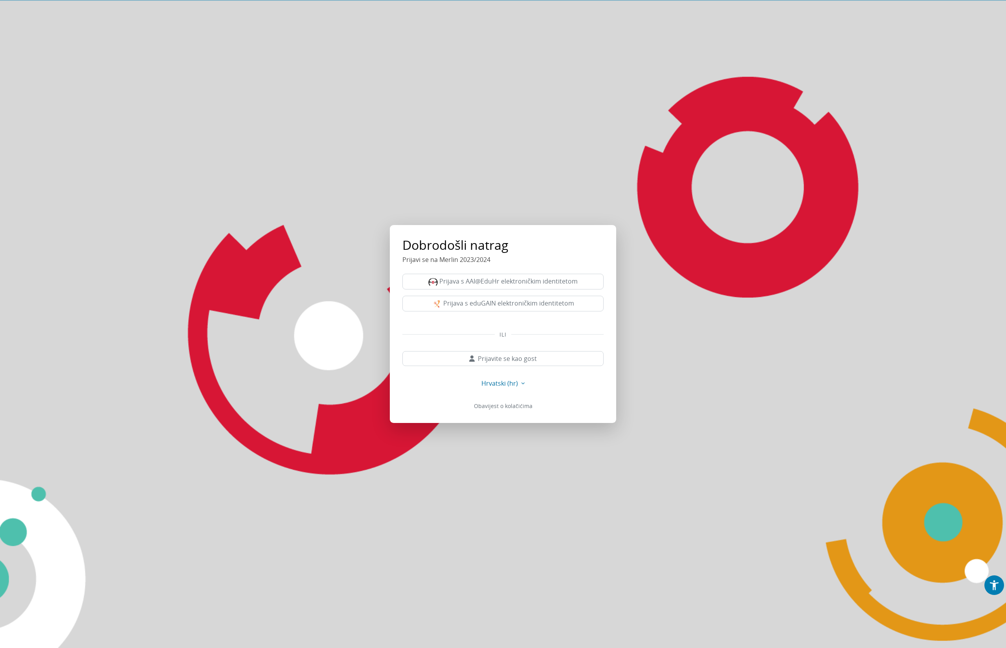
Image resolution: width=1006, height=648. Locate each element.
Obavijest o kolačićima (503, 406)
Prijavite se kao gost (507, 358)
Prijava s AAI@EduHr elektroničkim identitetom (508, 281)
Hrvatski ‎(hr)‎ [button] (500, 383)
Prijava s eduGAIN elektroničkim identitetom (508, 303)
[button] (994, 585)
